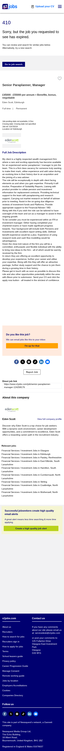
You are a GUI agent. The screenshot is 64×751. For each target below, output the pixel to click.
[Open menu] (60, 6)
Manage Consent (10, 668)
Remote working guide (13, 672)
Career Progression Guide (14, 663)
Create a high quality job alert (31, 525)
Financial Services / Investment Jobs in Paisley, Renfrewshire (31, 454)
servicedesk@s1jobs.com (47, 630)
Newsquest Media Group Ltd (15, 725)
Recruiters (7, 629)
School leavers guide (12, 653)
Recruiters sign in (10, 638)
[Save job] (60, 78)
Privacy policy (8, 658)
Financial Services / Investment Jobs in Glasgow (25, 447)
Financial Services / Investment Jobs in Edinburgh (26, 451)
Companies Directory (12, 692)
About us (6, 624)
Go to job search (13, 64)
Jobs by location (10, 677)
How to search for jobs (12, 633)
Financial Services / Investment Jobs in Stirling (24, 478)
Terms (5, 648)
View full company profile (50, 416)
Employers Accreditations (14, 682)
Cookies (6, 687)
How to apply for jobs (12, 643)
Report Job (32, 368)
